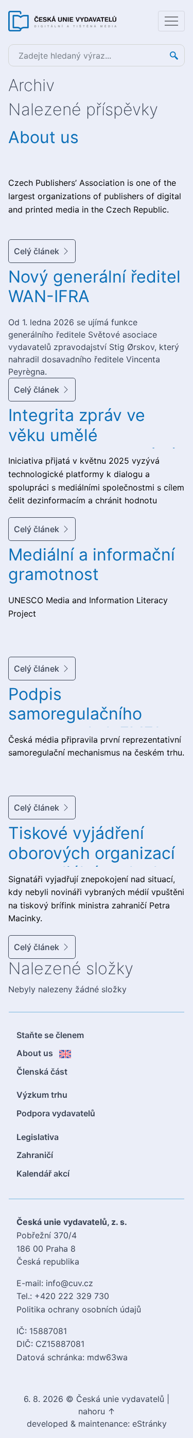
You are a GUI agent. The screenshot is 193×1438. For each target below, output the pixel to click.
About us (43, 137)
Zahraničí (34, 1155)
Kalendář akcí (42, 1173)
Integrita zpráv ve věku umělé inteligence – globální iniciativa (91, 444)
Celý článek (36, 251)
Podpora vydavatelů (55, 1113)
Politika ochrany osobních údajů (78, 1309)
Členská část (41, 1071)
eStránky (149, 1423)
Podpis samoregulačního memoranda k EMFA (85, 714)
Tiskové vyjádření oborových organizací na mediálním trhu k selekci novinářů (91, 862)
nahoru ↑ (96, 1411)
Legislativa (37, 1137)
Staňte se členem (50, 1035)
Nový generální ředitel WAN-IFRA (94, 286)
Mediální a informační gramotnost (91, 564)
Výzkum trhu (41, 1095)
